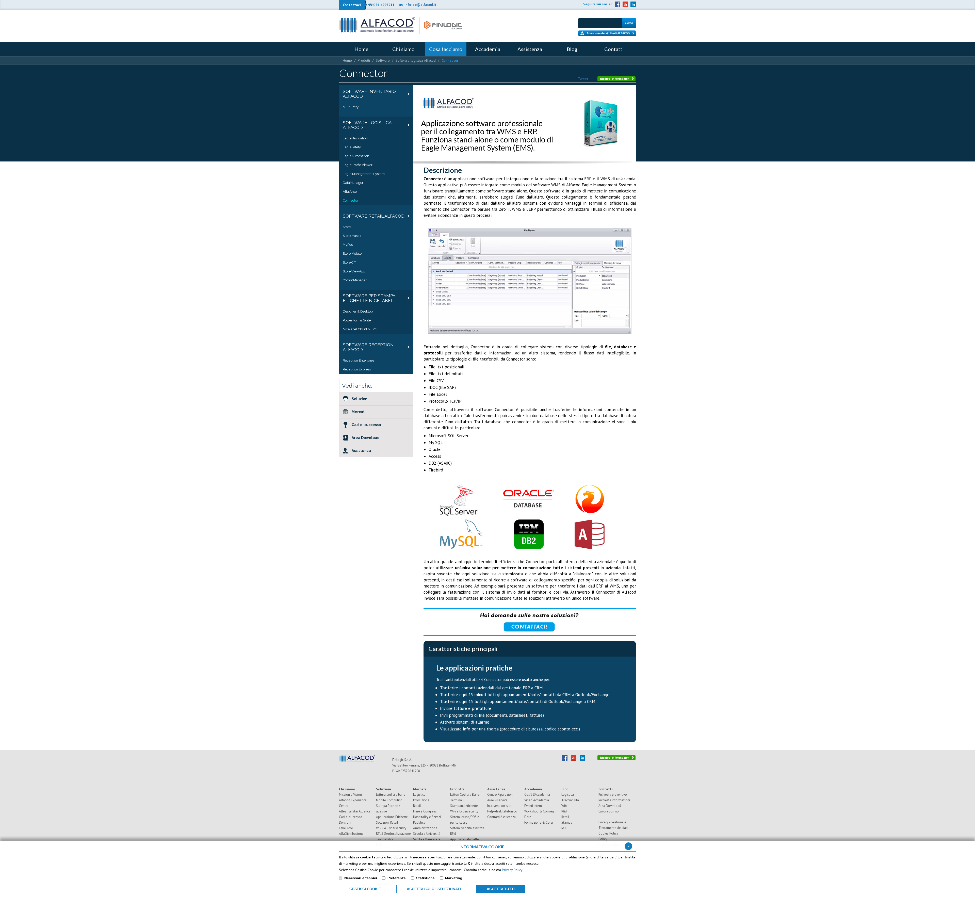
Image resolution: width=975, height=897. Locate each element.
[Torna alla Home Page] (400, 25)
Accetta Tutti (501, 889)
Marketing (453, 878)
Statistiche (425, 878)
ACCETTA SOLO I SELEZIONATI (434, 889)
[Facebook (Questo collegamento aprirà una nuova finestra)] (617, 4)
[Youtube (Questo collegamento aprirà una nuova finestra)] (625, 4)
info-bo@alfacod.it (420, 4)
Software (383, 60)
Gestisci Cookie (365, 889)
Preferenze (396, 878)
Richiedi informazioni (615, 78)
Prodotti (364, 60)
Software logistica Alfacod (416, 60)
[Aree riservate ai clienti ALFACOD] (607, 33)
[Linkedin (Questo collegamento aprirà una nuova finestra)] (633, 4)
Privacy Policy (512, 870)
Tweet (583, 78)
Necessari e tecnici (360, 878)
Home (347, 60)
